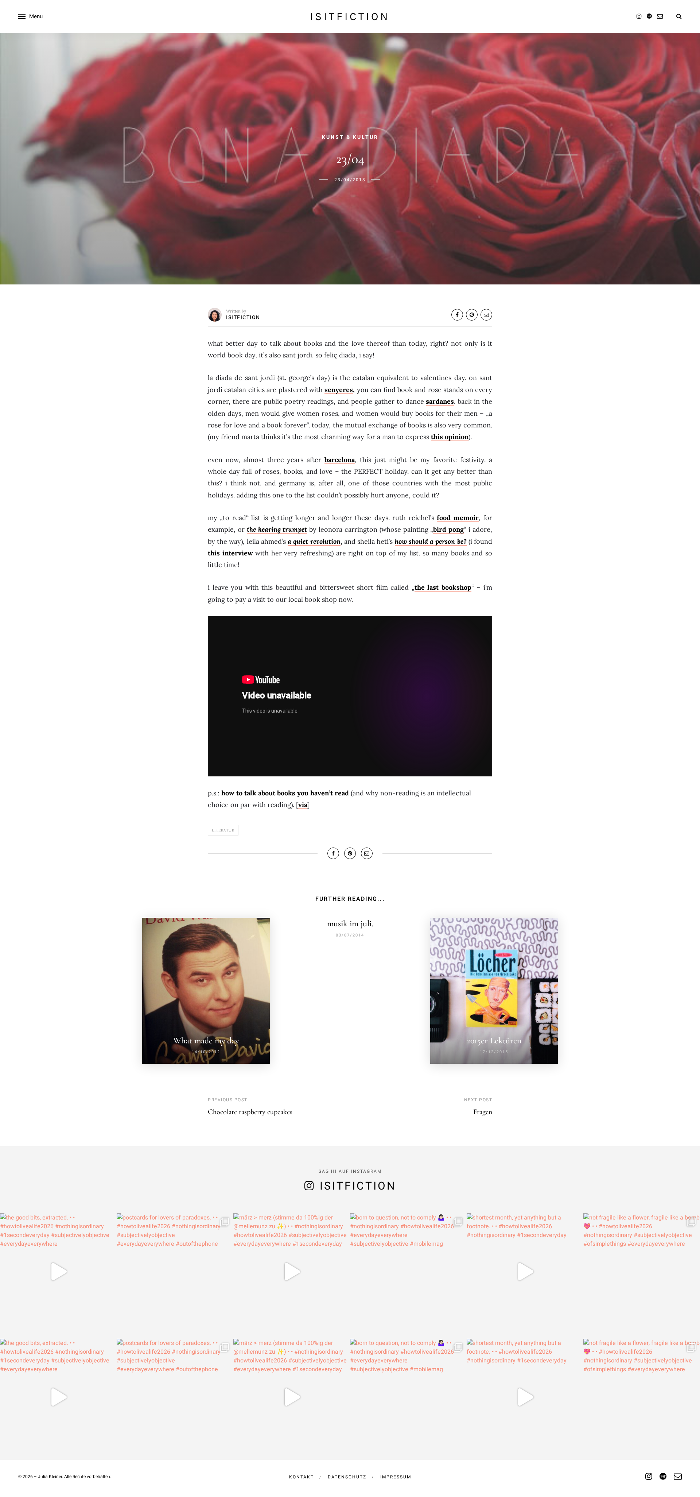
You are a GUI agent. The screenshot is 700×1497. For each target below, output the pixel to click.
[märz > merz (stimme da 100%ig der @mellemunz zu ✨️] (291, 1271)
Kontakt (301, 1477)
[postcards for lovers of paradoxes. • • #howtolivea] (175, 1271)
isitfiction (350, 16)
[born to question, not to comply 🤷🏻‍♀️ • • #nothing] (408, 1271)
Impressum (395, 1477)
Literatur (223, 830)
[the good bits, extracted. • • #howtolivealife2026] (58, 1271)
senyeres (338, 389)
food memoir (457, 517)
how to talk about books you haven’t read (285, 793)
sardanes (440, 401)
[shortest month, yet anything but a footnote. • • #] (525, 1271)
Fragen (482, 1112)
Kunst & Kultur (350, 137)
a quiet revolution (314, 541)
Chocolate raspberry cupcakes (250, 1112)
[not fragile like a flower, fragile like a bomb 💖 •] (641, 1271)
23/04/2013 (350, 180)
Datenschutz (347, 1477)
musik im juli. (350, 923)
